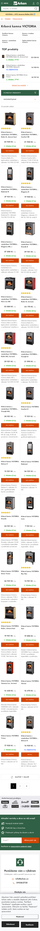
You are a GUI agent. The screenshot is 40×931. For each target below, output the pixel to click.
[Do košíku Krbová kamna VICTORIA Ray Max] (30, 590)
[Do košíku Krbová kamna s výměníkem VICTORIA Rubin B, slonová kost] (10, 151)
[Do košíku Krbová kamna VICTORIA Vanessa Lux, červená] (10, 699)
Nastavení (20, 916)
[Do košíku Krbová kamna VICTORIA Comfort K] (30, 425)
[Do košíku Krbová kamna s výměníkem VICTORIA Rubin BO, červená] (10, 370)
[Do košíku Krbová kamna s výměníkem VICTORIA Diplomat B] (10, 206)
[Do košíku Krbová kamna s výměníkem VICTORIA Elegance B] (30, 206)
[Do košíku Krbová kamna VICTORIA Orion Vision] (10, 590)
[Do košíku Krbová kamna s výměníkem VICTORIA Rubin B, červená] (30, 315)
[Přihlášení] (33, 3)
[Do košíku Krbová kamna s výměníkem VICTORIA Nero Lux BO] (10, 315)
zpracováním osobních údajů (21, 846)
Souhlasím (30, 925)
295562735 (22, 882)
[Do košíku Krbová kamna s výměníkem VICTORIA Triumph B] (30, 370)
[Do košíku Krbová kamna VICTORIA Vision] (10, 754)
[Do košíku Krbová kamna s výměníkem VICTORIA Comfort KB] (30, 151)
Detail (30, 754)
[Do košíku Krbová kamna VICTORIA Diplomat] (30, 480)
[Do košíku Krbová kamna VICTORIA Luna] (30, 535)
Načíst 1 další (21, 777)
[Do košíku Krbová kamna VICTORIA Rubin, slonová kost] (10, 645)
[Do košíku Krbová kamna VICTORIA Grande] (10, 535)
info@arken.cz (21, 878)
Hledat (36, 8)
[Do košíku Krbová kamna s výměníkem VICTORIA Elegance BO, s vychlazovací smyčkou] (10, 260)
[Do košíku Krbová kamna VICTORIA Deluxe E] (10, 480)
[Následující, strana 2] (20, 786)
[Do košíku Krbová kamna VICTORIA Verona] (30, 700)
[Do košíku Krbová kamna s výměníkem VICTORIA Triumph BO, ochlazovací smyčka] (10, 425)
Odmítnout (10, 924)
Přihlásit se (30, 840)
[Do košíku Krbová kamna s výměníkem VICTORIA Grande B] (30, 261)
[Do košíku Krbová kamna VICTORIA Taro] (30, 645)
